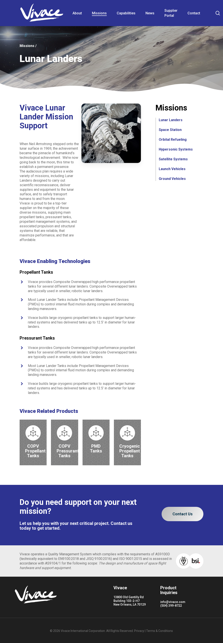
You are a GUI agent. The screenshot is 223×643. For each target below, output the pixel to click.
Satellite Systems (173, 159)
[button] (182, 514)
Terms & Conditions (159, 631)
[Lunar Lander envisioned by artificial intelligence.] (111, 133)
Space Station (170, 130)
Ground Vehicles (172, 179)
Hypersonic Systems (176, 149)
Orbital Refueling (173, 139)
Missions (27, 46)
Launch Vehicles (172, 169)
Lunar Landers (170, 120)
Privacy (139, 631)
